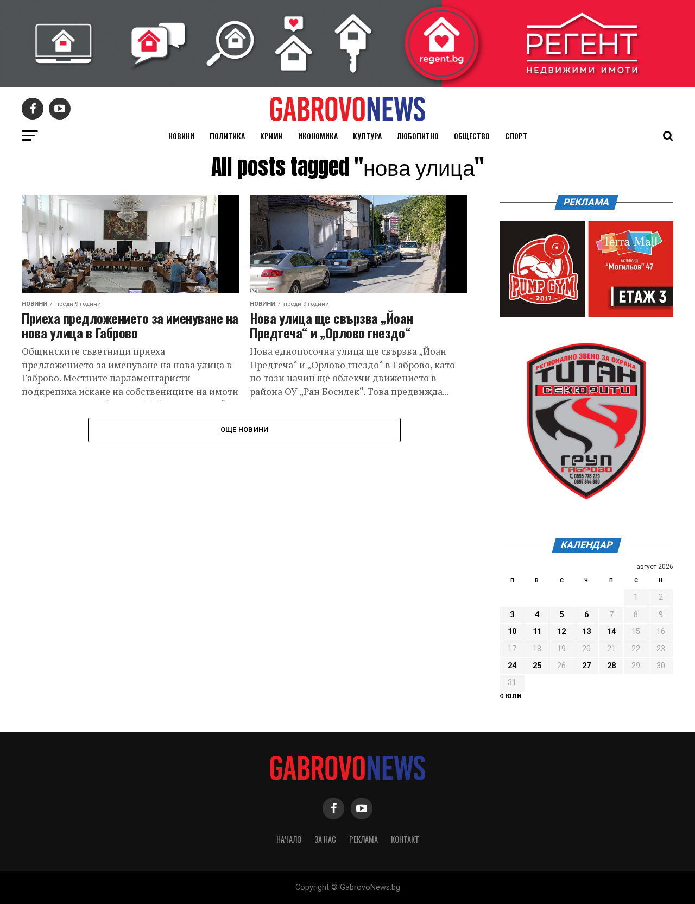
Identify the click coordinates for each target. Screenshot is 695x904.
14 (611, 631)
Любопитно (418, 135)
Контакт (405, 839)
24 (512, 665)
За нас (325, 839)
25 (537, 665)
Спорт (516, 135)
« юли (511, 695)
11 (537, 631)
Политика (227, 135)
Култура (367, 135)
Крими (271, 135)
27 (586, 665)
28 (611, 665)
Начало (288, 839)
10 (512, 631)
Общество (472, 135)
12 (561, 631)
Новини (181, 135)
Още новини (244, 429)
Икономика (318, 135)
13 (586, 631)
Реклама (363, 839)
